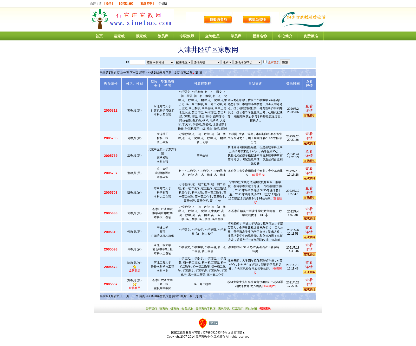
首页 (99, 36)
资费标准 (311, 36)
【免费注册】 (126, 3)
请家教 (119, 36)
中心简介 (285, 36)
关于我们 (151, 308)
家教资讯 (224, 308)
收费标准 (187, 308)
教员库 (163, 36)
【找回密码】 (146, 3)
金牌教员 (212, 36)
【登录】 (108, 3)
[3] (200, 72)
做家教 (141, 36)
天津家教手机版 (205, 308)
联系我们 (238, 308)
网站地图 (251, 308)
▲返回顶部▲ (236, 332)
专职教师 (187, 36)
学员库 (236, 36)
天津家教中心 (204, 336)
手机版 (162, 3)
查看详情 (309, 108)
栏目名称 (260, 36)
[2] (196, 72)
